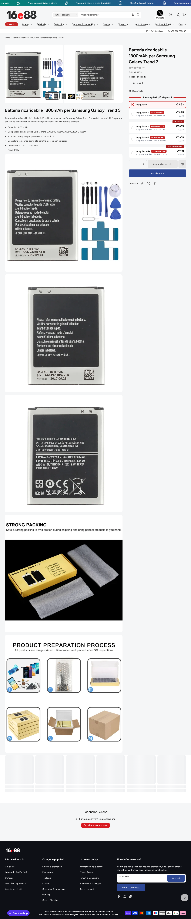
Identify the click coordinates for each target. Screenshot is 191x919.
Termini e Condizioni (89, 878)
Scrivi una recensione (95, 825)
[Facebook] (119, 896)
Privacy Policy (86, 872)
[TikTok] (130, 896)
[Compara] (182, 164)
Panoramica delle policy (91, 866)
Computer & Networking (54, 889)
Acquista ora (157, 173)
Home (7, 38)
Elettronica (47, 872)
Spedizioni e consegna (90, 883)
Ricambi (46, 883)
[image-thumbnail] (48, 96)
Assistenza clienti (13, 889)
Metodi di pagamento (15, 883)
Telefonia (46, 878)
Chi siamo (9, 866)
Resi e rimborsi (87, 889)
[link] (142, 183)
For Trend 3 (137, 83)
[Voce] (133, 14)
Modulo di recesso (131, 887)
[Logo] (22, 15)
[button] (65, 14)
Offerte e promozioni (52, 866)
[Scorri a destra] (183, 24)
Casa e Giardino (50, 900)
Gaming (46, 894)
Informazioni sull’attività (16, 872)
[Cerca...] (138, 14)
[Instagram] (124, 896)
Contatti (9, 878)
